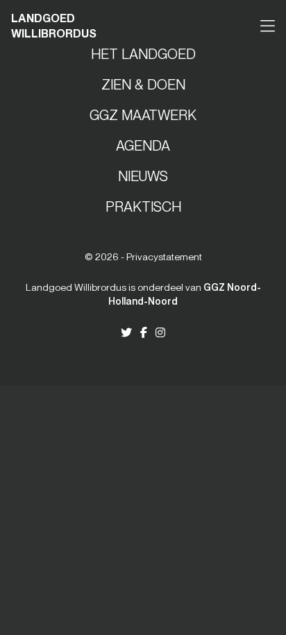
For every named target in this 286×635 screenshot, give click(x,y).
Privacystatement (164, 256)
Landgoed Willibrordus (53, 26)
